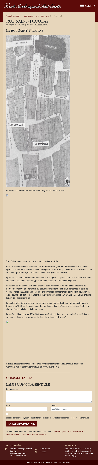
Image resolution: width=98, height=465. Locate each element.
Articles (16, 16)
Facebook (43, 452)
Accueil (9, 16)
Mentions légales (64, 462)
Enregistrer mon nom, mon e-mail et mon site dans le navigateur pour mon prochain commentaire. (47, 418)
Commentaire (12, 389)
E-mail (53, 406)
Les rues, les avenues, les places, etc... (35, 16)
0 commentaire (41, 25)
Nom (8, 406)
